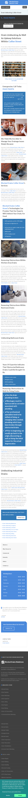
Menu (24, 7)
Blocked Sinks (5, 723)
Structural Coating (6, 768)
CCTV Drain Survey (6, 774)
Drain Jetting (5, 701)
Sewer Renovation (6, 742)
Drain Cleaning (5, 692)
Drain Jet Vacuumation (7, 711)
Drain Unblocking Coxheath (9, 527)
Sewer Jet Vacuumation (7, 771)
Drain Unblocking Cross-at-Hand (10, 529)
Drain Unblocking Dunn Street (10, 537)
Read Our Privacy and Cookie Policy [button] (11, 791)
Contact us (5, 565)
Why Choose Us (7, 549)
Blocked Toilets (5, 730)
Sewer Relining (5, 761)
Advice (4, 561)
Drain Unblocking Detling (8, 533)
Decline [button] (8, 795)
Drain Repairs (5, 705)
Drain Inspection (5, 698)
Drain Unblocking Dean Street (10, 531)
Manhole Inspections (6, 777)
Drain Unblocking (5, 695)
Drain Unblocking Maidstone (9, 523)
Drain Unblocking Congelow (9, 525)
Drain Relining (5, 708)
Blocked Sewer (5, 736)
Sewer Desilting (5, 764)
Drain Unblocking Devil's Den (9, 535)
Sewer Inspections (6, 739)
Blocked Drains (5, 689)
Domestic (5, 557)
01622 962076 (9, 18)
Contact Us (21, 517)
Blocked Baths (5, 727)
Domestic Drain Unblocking (8, 749)
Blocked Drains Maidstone (14, 662)
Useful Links (6, 754)
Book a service (5, 7)
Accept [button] (20, 795)
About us (5, 544)
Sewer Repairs (5, 758)
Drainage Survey (5, 733)
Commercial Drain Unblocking (8, 714)
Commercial (6, 553)
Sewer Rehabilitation (6, 746)
